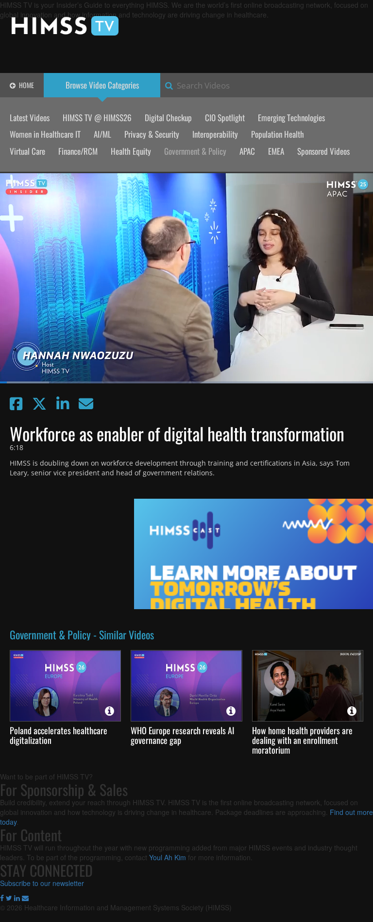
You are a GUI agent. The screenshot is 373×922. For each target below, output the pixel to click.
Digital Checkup (168, 117)
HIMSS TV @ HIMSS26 (97, 117)
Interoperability (215, 134)
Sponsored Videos (323, 151)
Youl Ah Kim (167, 857)
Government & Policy (195, 151)
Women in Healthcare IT (45, 134)
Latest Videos (30, 117)
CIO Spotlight (225, 117)
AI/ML (102, 134)
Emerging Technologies (291, 117)
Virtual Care (27, 151)
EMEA (276, 151)
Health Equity (131, 151)
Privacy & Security (151, 134)
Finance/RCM (78, 151)
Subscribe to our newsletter (42, 883)
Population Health (277, 134)
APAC (247, 151)
